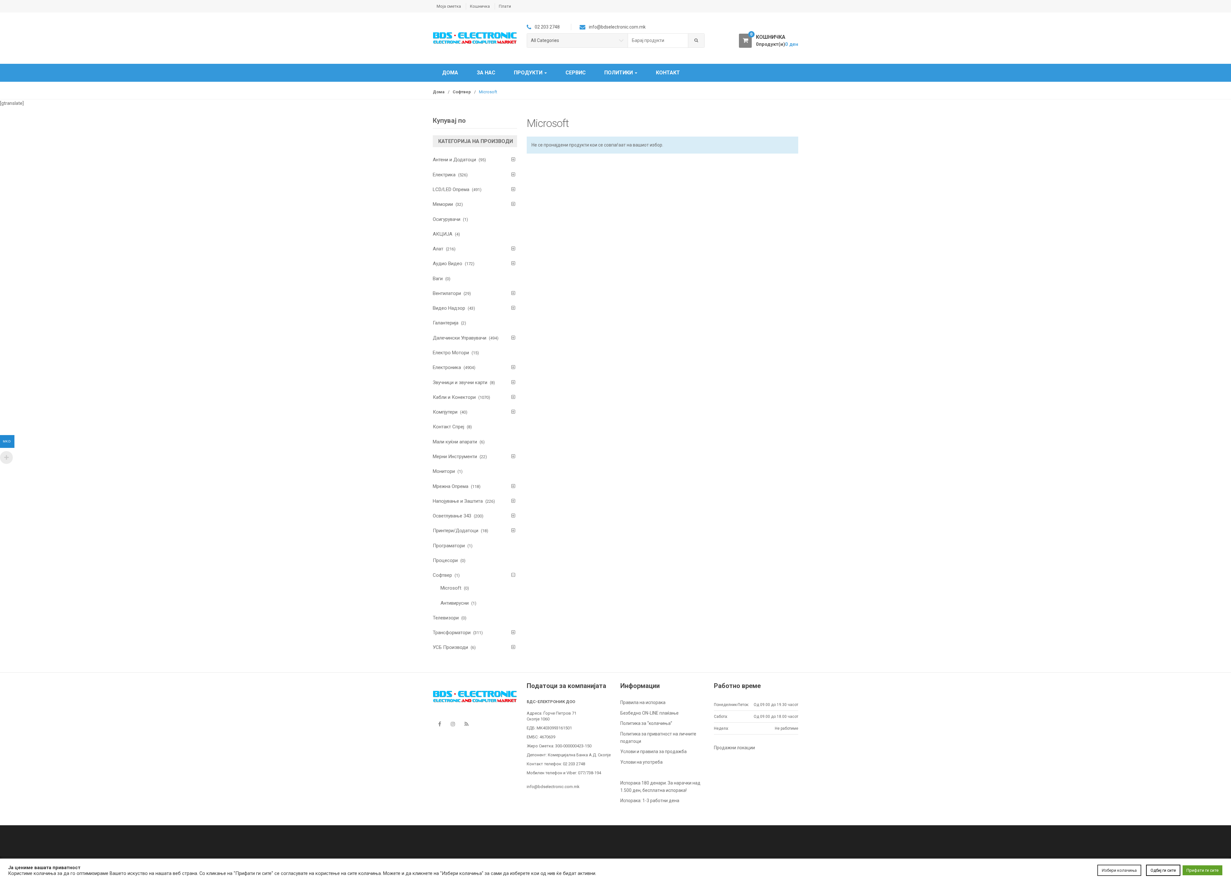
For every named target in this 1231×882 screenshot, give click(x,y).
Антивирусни (454, 603)
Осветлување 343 (452, 516)
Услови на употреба (641, 762)
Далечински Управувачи (459, 338)
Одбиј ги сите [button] (1163, 870)
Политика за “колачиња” (646, 723)
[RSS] (466, 724)
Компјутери (445, 412)
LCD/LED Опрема (451, 189)
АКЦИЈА (442, 234)
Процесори (445, 560)
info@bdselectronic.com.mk (553, 786)
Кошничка (480, 6)
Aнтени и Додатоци (454, 160)
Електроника (447, 367)
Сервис (575, 73)
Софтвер (462, 91)
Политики (619, 73)
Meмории (443, 204)
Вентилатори (447, 293)
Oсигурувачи (446, 219)
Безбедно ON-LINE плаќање (649, 713)
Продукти (529, 73)
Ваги (438, 278)
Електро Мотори (451, 353)
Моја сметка (449, 6)
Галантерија (445, 323)
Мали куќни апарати (455, 442)
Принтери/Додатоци (455, 530)
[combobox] (658, 40)
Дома (450, 73)
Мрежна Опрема (450, 486)
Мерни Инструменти (455, 456)
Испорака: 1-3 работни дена (649, 800)
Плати (505, 6)
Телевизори (446, 618)
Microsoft (450, 588)
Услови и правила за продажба (653, 751)
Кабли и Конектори (454, 397)
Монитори (444, 471)
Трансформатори (452, 632)
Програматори (449, 546)
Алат (438, 249)
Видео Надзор (449, 308)
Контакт (668, 73)
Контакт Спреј (448, 427)
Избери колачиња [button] (1119, 870)
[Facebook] (439, 724)
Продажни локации (734, 747)
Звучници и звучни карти (460, 382)
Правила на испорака (643, 702)
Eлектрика (444, 175)
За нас (486, 73)
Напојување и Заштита (458, 501)
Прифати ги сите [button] (1202, 870)
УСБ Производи (450, 647)
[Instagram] (453, 724)
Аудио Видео (447, 263)
